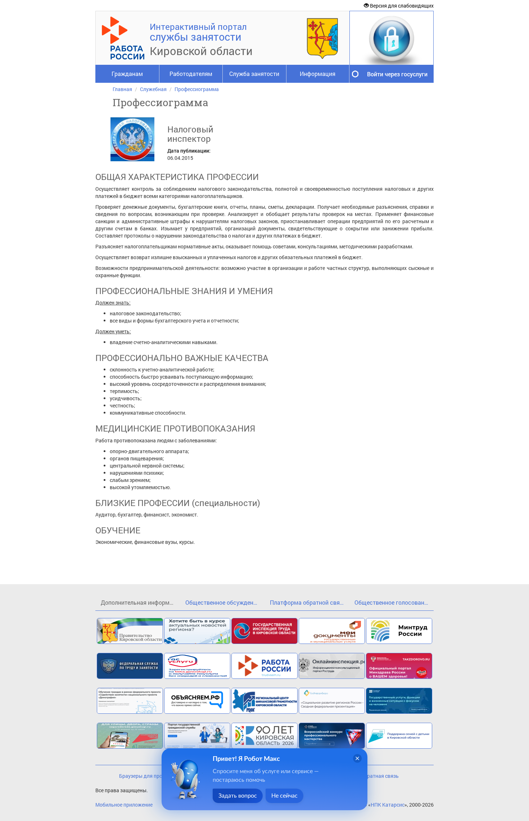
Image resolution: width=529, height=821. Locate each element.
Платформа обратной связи (308, 602)
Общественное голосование (392, 602)
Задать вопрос (237, 796)
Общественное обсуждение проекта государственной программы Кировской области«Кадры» (224, 602)
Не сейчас (284, 796)
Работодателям (190, 73)
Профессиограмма (197, 89)
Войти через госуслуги (397, 74)
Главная (122, 89)
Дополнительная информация (140, 602)
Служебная (153, 89)
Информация (317, 73)
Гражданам (127, 73)
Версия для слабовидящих (401, 5)
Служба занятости (254, 73)
